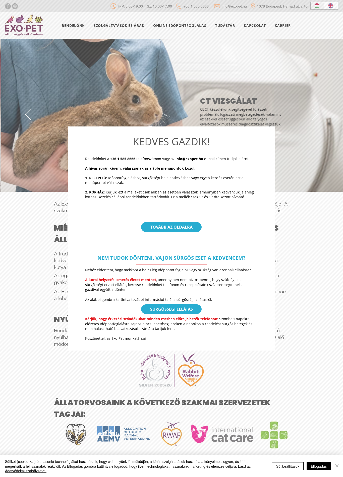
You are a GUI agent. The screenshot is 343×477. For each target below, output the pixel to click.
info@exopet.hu (189, 158)
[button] (171, 227)
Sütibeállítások (287, 466)
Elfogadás (319, 466)
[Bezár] (337, 466)
